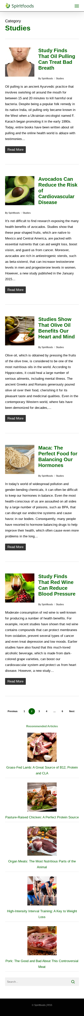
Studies (60, 78)
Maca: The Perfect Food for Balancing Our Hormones (57, 456)
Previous (13, 711)
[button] (77, 6)
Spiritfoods (47, 78)
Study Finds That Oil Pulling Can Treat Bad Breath (56, 59)
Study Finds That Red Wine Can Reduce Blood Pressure (56, 585)
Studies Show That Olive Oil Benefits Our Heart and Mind (56, 328)
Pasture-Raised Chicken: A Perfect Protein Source (42, 817)
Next (71, 711)
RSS (49, 1005)
